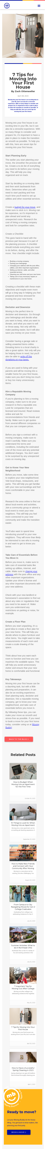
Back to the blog (19, 739)
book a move (18, 1132)
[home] (6, 5)
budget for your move (25, 207)
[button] (39, 6)
